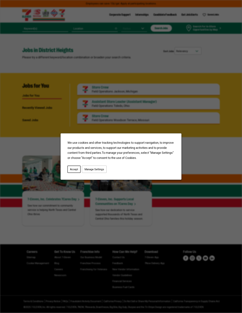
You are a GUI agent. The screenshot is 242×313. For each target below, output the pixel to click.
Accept (74, 169)
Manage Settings (94, 169)
